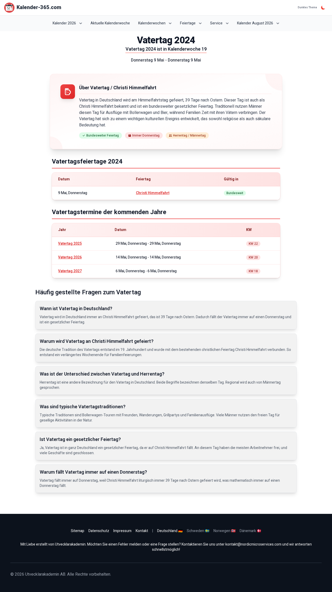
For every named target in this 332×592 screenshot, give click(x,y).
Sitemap (77, 531)
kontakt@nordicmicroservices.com (253, 544)
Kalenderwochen (151, 23)
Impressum (122, 531)
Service (216, 23)
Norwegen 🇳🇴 (224, 531)
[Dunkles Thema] (323, 7)
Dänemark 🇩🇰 (250, 531)
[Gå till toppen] (322, 582)
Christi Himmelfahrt (152, 193)
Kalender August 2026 (255, 23)
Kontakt (142, 531)
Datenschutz (98, 531)
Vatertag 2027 (70, 271)
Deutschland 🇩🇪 (170, 531)
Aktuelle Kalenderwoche (110, 23)
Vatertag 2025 (70, 243)
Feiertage (188, 23)
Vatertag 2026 (70, 257)
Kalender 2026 (64, 23)
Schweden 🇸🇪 (198, 531)
